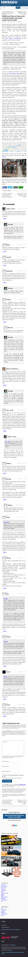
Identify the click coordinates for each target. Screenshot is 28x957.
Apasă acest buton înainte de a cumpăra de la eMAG (14, 816)
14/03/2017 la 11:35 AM (21, 299)
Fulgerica (3, 911)
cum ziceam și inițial (14, 73)
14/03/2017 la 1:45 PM (22, 478)
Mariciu (2, 895)
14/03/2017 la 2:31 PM (22, 517)
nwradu (10, 224)
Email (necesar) (5, 766)
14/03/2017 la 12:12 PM (21, 410)
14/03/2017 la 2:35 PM (19, 438)
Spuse (2, 915)
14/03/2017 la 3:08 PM (19, 505)
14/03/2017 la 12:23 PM (21, 463)
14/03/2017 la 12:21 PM (19, 390)
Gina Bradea (3, 890)
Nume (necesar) (5, 761)
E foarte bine (4, 909)
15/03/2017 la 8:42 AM (22, 671)
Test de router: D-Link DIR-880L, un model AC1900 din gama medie (21, 13)
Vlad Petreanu (4, 899)
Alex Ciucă (3, 884)
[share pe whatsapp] (15, 187)
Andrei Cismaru (4, 886)
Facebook (7, 929)
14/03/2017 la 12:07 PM (19, 224)
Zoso (2, 901)
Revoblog (3, 898)
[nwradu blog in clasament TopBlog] (14, 825)
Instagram (11, 929)
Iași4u (2, 891)
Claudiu (3, 157)
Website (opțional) (6, 771)
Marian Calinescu (12, 369)
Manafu (2, 894)
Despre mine (3, 925)
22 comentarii (19, 21)
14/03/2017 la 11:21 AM (21, 208)
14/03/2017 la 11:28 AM (21, 270)
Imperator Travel (4, 893)
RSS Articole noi (17, 929)
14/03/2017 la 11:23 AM (21, 257)
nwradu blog (13, 944)
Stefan (5, 676)
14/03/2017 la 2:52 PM (22, 557)
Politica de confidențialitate (14, 952)
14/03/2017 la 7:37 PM (22, 593)
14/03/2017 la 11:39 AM (21, 370)
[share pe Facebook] (4, 187)
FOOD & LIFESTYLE (11, 21)
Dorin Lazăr (3, 887)
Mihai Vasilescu (4, 897)
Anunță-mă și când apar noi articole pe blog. (12, 778)
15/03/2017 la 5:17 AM (22, 636)
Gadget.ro (3, 888)
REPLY (5, 218)
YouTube (3, 929)
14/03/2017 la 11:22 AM (21, 244)
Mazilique (3, 912)
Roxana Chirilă (4, 914)
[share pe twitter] (10, 187)
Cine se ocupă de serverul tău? (14, 937)
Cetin (2, 908)
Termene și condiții (5, 952)
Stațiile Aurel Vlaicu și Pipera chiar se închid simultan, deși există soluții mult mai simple (13, 18)
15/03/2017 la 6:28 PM (22, 704)
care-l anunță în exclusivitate (13, 38)
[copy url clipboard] (20, 187)
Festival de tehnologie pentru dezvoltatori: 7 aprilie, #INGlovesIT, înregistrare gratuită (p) (8, 13)
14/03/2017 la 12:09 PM (19, 337)
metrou (9, 190)
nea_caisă (7, 442)
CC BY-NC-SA (9, 950)
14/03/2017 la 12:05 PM (19, 327)
